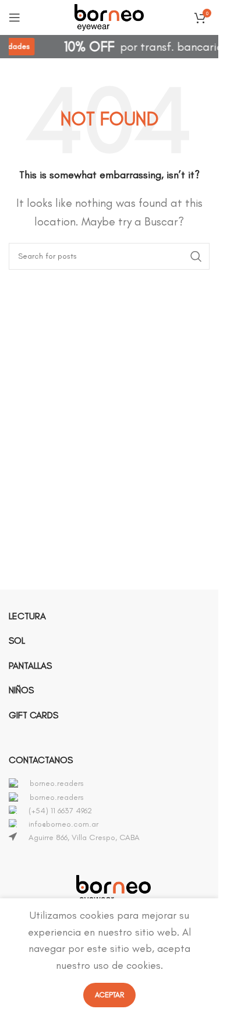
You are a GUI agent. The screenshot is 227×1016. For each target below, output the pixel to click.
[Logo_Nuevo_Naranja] (113, 889)
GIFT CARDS (33, 715)
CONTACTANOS (41, 759)
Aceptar (109, 994)
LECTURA (27, 616)
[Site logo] (109, 15)
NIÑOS (21, 690)
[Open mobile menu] (14, 17)
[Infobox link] (113, 783)
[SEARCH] (196, 256)
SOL (17, 640)
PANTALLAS (30, 665)
